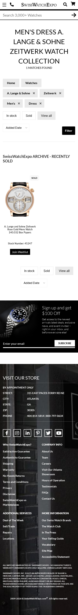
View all (46, 115)
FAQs (45, 492)
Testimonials (49, 486)
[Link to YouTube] (58, 433)
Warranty (8, 469)
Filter (68, 130)
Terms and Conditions (15, 481)
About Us (47, 451)
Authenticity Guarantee (16, 457)
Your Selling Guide (53, 538)
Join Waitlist (20, 252)
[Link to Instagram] (17, 433)
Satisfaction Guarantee (16, 451)
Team (45, 457)
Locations (8, 538)
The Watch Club (51, 526)
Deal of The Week (13, 520)
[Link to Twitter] (48, 433)
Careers (46, 463)
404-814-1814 (12, 5)
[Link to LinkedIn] (27, 433)
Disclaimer (9, 494)
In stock (11, 115)
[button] (16, 128)
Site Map (47, 550)
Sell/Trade (9, 526)
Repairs (7, 532)
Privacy (7, 487)
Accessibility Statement (55, 556)
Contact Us (48, 498)
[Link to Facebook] (6, 433)
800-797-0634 (54, 415)
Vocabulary (48, 544)
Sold (29, 115)
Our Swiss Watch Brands (56, 520)
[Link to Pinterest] (38, 433)
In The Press (49, 532)
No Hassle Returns (14, 475)
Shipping (8, 463)
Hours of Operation (53, 480)
